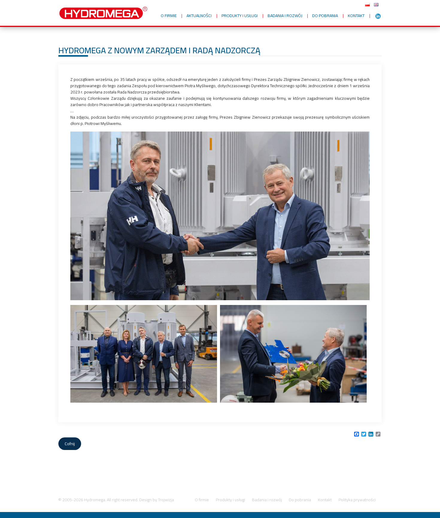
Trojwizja (166, 500)
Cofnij (70, 444)
